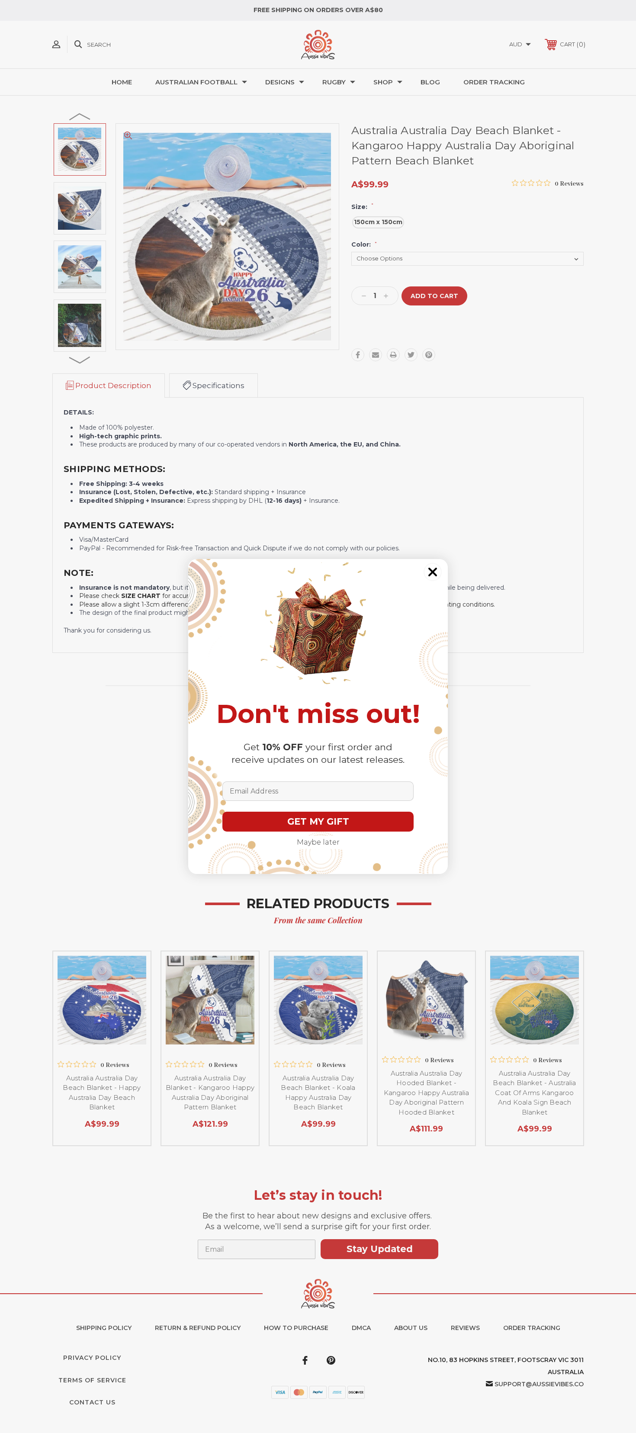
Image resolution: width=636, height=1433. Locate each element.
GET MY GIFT (318, 821)
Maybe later (318, 842)
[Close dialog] (432, 572)
